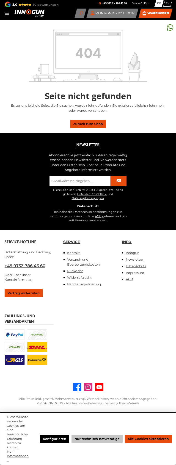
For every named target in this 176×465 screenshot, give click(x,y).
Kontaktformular (18, 280)
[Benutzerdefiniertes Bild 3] (15, 347)
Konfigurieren (54, 439)
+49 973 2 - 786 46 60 (114, 3)
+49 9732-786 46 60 (25, 265)
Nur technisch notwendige (97, 439)
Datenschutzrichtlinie (92, 194)
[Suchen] (80, 13)
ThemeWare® (129, 403)
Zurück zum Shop (88, 124)
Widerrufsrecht (79, 278)
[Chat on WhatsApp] (170, 27)
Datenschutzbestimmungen (94, 212)
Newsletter (134, 259)
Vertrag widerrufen (24, 293)
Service (71, 241)
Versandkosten (98, 399)
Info (127, 241)
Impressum (135, 273)
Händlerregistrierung (84, 284)
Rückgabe (75, 271)
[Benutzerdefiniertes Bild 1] (15, 334)
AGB (98, 216)
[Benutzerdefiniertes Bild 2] (37, 334)
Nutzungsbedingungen (88, 198)
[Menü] (8, 13)
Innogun (132, 253)
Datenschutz (136, 266)
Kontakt (73, 253)
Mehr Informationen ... (18, 456)
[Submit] (118, 181)
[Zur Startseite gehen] (29, 13)
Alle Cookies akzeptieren (148, 439)
